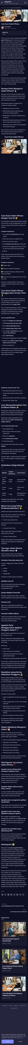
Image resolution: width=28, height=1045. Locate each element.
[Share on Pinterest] (11, 894)
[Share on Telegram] (17, 894)
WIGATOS (7, 2)
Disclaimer (22, 1005)
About (10, 1005)
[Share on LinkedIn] (8, 894)
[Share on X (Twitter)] (5, 894)
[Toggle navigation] (2, 2)
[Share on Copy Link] (23, 894)
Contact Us (16, 1005)
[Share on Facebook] (2, 894)
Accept (7, 1041)
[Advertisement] (14, 169)
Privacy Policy (14, 1008)
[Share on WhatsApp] (14, 894)
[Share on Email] (20, 894)
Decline (20, 1041)
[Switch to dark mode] (25, 2)
